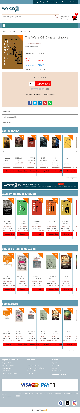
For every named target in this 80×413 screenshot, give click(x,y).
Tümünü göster (71, 178)
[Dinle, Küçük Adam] (40, 256)
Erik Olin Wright (35, 163)
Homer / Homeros (70, 226)
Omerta (69, 276)
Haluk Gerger (22, 163)
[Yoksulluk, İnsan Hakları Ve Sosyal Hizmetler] (25, 256)
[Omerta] (69, 256)
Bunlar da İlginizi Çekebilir (19, 249)
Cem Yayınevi (40, 283)
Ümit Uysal (46, 163)
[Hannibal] (40, 201)
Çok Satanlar (10, 304)
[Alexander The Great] (54, 201)
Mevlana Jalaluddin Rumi (10, 223)
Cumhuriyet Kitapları (48, 165)
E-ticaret (35, 410)
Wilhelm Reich (39, 281)
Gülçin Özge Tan (72, 163)
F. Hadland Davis (11, 226)
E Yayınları (54, 283)
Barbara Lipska (71, 336)
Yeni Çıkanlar (10, 130)
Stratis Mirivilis (10, 163)
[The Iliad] (69, 201)
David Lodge (59, 163)
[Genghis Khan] (25, 201)
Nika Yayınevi (25, 283)
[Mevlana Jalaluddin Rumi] (11, 201)
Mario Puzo (54, 281)
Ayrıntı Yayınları (59, 165)
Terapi (58, 158)
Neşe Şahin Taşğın (26, 281)
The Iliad (69, 221)
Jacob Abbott (25, 226)
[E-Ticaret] (43, 410)
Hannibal (40, 221)
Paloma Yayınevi (72, 338)
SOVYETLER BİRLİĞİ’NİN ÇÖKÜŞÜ (22, 160)
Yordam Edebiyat (11, 165)
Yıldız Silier (10, 281)
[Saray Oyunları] (54, 256)
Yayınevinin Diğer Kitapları (19, 194)
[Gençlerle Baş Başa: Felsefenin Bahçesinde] (11, 256)
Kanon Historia (10, 228)
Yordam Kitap (22, 165)
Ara (56, 17)
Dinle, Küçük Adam (34, 333)
